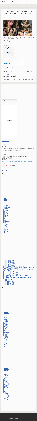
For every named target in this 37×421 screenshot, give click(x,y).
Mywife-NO (6, 215)
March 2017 (6, 404)
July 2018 (5, 388)
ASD (5, 177)
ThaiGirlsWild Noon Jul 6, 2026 (9, 259)
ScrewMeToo (6, 224)
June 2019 (5, 377)
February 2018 (6, 393)
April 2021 (5, 354)
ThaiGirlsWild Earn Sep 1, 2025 (9, 284)
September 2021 (6, 349)
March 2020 (6, 368)
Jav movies (4, 89)
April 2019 (5, 379)
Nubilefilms (6, 216)
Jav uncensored (9, 71)
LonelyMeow (6, 210)
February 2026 (6, 295)
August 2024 (6, 314)
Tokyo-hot (5, 234)
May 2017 (5, 402)
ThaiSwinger (6, 232)
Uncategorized (6, 238)
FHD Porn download (7, 1)
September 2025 (6, 300)
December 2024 (6, 310)
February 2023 (6, 332)
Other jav (5, 219)
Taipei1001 (6, 226)
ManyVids (5, 212)
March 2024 (6, 319)
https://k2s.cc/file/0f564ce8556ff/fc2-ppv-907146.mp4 (11, 67)
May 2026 (5, 292)
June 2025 (5, 303)
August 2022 (6, 338)
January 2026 (6, 296)
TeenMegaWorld (6, 227)
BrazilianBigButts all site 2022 (6, 94)
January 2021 (6, 357)
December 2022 (6, 334)
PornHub (5, 220)
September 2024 (6, 313)
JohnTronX (5, 206)
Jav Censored (5, 86)
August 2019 (6, 375)
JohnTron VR (6, 205)
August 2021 (6, 350)
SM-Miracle (6, 225)
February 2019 (6, 381)
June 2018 (5, 389)
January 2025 (6, 309)
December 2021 (6, 346)
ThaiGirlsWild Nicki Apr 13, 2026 (9, 262)
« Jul (3, 253)
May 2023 (5, 329)
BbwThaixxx (6, 181)
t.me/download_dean (5, 141)
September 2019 (6, 374)
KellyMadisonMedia (7, 207)
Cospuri (5, 185)
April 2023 (5, 330)
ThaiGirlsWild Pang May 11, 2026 (9, 261)
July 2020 (5, 364)
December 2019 (6, 371)
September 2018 (6, 386)
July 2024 (5, 315)
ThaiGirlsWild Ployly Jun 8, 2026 (9, 260)
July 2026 (5, 290)
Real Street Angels (7, 221)
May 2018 (5, 390)
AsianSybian (6, 180)
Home (3, 85)
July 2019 (5, 376)
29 (16, 251)
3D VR (5, 175)
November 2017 (6, 396)
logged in (8, 76)
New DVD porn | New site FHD (6, 93)
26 (2, 251)
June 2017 (5, 401)
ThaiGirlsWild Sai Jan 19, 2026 (9, 265)
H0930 (5, 197)
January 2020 (6, 370)
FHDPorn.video (20, 418)
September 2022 (6, 337)
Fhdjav (24, 418)
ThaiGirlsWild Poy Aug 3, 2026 (8, 258)
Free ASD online (4, 91)
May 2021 (5, 353)
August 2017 (6, 399)
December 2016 (6, 407)
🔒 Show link (7, 63)
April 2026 (5, 293)
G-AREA (5, 194)
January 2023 (6, 333)
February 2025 (6, 308)
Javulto (27, 418)
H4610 (5, 198)
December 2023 (6, 322)
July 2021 (5, 351)
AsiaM (5, 179)
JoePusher (5, 204)
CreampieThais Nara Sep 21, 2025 (9, 280)
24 (25, 250)
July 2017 (5, 400)
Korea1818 (6, 208)
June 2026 (5, 291)
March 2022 (6, 343)
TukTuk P (5, 237)
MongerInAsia (6, 213)
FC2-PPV (5, 71)
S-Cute (5, 223)
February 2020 (6, 369)
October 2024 (6, 312)
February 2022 (6, 344)
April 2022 (5, 342)
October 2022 (6, 336)
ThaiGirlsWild (6, 229)
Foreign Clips (4, 87)
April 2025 (5, 306)
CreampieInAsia (6, 186)
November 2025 (6, 298)
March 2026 (6, 294)
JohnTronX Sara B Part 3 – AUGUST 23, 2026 (11, 273)
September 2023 (6, 325)
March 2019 (6, 380)
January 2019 (6, 382)
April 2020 (5, 367)
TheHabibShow (6, 233)
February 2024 (6, 320)
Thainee (5, 230)
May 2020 (5, 366)
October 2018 (6, 385)
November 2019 (6, 372)
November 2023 (6, 323)
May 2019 (5, 378)
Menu (35, 1)
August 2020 (6, 363)
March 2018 (6, 392)
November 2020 (6, 359)
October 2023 (6, 324)
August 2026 (6, 289)
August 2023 (6, 326)
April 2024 (5, 318)
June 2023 (5, 328)
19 (2, 250)
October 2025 (6, 299)
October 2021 (6, 348)
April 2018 (5, 391)
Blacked (5, 182)
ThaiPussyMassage (7, 231)
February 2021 (6, 356)
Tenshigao (5, 228)
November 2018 (6, 384)
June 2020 (5, 365)
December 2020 (6, 358)
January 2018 (6, 394)
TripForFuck (6, 236)
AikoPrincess (6, 176)
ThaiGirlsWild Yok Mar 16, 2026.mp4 (9, 263)
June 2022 (5, 340)
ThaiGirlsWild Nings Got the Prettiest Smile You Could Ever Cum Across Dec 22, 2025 (17, 266)
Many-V (5, 211)
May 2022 (5, 341)
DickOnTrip (6, 188)
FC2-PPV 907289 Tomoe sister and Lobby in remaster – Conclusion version (26, 79)
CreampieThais (6, 187)
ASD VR (5, 178)
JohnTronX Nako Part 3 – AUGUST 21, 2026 (11, 274)
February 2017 (6, 405)
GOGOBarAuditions (7, 196)
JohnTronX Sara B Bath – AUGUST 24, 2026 (11, 272)
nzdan (5, 218)
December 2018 (6, 383)
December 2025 (6, 297)
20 (7, 250)
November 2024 (6, 311)
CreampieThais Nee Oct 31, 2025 (9, 279)
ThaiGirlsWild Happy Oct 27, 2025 (9, 282)
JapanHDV (5, 199)
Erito (5, 189)
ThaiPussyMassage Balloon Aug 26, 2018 (9, 79)
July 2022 (5, 339)
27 (7, 251)
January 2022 (6, 345)
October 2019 (6, 373)
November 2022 (6, 335)
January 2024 (6, 321)
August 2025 (6, 301)
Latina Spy (5, 209)
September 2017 (6, 398)
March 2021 (6, 355)
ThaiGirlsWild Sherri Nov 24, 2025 (9, 281)
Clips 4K (3, 88)
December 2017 (6, 395)
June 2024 (5, 316)
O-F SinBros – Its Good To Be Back (9, 276)
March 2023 (6, 331)
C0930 (5, 183)
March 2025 (6, 307)
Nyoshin (5, 217)
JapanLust (5, 200)
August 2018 (6, 387)
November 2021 (6, 347)
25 (30, 250)
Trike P (5, 235)
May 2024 (5, 317)
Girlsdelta (5, 195)
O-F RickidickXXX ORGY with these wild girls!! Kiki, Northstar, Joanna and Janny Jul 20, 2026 (18, 277)
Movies (4, 92)
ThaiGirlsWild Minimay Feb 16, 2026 (9, 264)
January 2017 (6, 406)
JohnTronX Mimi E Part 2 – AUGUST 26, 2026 (11, 271)
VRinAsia (5, 239)
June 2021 (5, 352)
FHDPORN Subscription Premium (7, 95)
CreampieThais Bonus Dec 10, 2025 (9, 278)
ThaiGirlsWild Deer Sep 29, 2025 (9, 283)
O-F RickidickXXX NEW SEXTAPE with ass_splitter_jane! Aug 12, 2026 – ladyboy (16, 275)
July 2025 (5, 302)
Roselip (5, 222)
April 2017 (5, 403)
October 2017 (6, 397)
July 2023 (5, 327)
